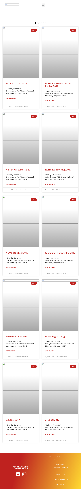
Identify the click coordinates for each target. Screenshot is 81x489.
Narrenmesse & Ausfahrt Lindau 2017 (58, 85)
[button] (43, 5)
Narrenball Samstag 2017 (19, 169)
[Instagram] (24, 474)
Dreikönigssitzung (55, 336)
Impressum (60, 480)
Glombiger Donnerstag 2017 (60, 252)
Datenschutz (61, 484)
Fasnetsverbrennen (16, 336)
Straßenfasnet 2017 (16, 83)
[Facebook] (18, 474)
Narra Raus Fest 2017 (17, 252)
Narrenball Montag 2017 (58, 169)
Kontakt (60, 475)
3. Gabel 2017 (13, 419)
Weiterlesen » (11, 98)
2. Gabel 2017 (52, 419)
